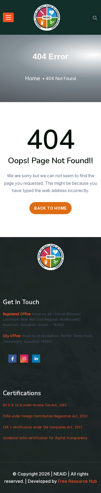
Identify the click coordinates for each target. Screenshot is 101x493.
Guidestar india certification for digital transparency (45, 438)
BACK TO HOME (50, 208)
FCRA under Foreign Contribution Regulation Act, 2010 (45, 416)
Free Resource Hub (77, 481)
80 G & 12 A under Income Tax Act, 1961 (35, 405)
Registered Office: (17, 314)
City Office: (12, 336)
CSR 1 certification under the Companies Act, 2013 (42, 427)
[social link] (12, 359)
